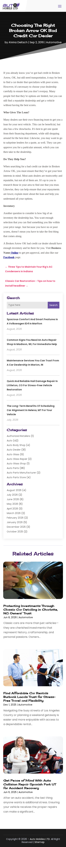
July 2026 (12, 494)
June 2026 (13, 499)
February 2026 (15, 517)
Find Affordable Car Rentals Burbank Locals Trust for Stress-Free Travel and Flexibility (29, 696)
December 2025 (16, 527)
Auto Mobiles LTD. (40, 839)
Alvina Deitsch (18, 42)
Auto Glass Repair (17, 459)
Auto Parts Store (16, 477)
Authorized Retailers (18, 436)
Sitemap (40, 842)
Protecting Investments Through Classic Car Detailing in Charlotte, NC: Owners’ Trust (30, 609)
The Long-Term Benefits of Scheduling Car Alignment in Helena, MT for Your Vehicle (30, 410)
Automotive (54, 42)
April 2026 (12, 508)
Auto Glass (13, 454)
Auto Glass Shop (16, 463)
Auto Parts (13, 468)
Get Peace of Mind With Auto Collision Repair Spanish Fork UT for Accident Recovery (29, 784)
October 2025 (15, 531)
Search (53, 305)
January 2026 (15, 522)
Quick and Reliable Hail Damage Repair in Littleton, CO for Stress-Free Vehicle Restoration (32, 385)
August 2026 (14, 490)
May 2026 (12, 504)
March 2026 (14, 513)
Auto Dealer (14, 449)
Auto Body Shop (16, 445)
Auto (9, 440)
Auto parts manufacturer (21, 472)
